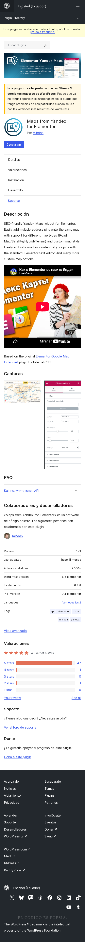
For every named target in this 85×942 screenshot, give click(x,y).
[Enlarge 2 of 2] (76, 386)
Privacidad (11, 802)
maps (76, 611)
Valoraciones (17, 170)
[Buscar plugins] (46, 45)
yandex (75, 619)
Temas (49, 788)
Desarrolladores (15, 829)
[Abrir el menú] (78, 6)
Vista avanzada (15, 631)
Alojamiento (12, 795)
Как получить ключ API (21, 491)
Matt (9, 856)
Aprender (10, 815)
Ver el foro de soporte (20, 727)
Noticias (10, 788)
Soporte (14, 201)
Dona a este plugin (17, 757)
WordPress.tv (15, 836)
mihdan (38, 133)
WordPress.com (17, 849)
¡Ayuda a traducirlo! (42, 32)
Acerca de (11, 781)
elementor (64, 611)
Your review (12, 698)
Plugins (49, 795)
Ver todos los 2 (71, 602)
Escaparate (52, 781)
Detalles (14, 160)
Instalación (16, 180)
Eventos (50, 822)
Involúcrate (52, 815)
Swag (50, 836)
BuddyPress (15, 870)
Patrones (51, 802)
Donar (50, 829)
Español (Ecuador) (26, 888)
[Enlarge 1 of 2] (36, 386)
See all (76, 698)
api (52, 611)
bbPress (12, 863)
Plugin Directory (14, 18)
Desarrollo (15, 190)
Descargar (14, 144)
